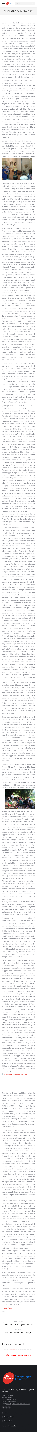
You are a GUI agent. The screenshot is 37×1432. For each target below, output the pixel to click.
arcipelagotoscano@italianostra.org (18, 1404)
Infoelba (13, 1426)
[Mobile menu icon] (3, 3)
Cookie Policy (8, 1421)
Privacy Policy (9, 1417)
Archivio (7, 1413)
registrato (12, 1350)
